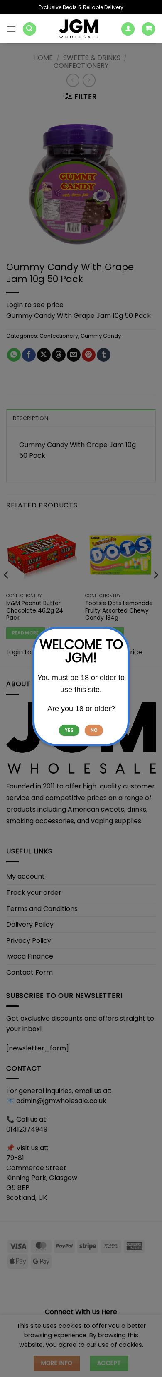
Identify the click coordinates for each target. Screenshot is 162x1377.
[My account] (128, 29)
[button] (11, 29)
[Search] (29, 29)
